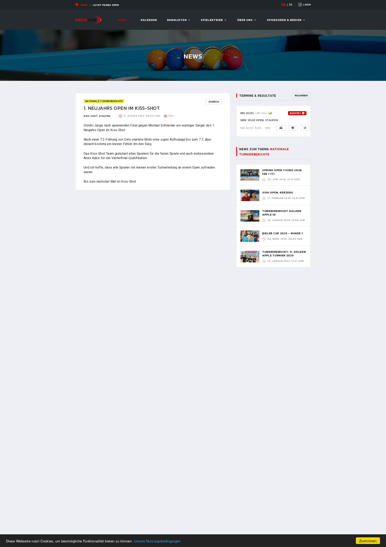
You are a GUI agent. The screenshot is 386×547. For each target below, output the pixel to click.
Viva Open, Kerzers (277, 192)
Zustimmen (368, 540)
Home (122, 20)
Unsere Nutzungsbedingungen (157, 540)
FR (291, 4)
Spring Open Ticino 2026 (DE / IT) (282, 172)
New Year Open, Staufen (259, 120)
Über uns (245, 20)
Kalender (149, 20)
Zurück (213, 102)
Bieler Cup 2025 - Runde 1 (282, 233)
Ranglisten (177, 20)
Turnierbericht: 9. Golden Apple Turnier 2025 (284, 254)
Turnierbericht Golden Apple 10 (281, 213)
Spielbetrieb (212, 20)
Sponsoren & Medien (284, 20)
